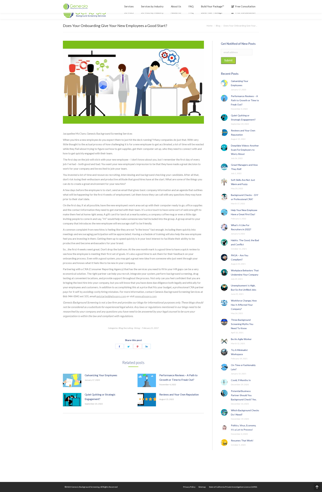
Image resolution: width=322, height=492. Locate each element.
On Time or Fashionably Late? (243, 367)
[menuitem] (189, 486)
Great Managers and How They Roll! (244, 166)
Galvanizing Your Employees (101, 375)
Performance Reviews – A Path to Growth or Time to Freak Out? (178, 377)
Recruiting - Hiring (132, 328)
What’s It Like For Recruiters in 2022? (241, 227)
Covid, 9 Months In (241, 380)
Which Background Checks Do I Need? (245, 412)
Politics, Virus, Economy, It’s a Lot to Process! (243, 427)
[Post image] (72, 380)
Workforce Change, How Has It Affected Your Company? (244, 304)
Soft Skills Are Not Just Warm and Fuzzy (243, 182)
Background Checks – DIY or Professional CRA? (244, 197)
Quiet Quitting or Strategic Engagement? (100, 397)
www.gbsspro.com (146, 296)
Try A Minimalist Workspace (239, 352)
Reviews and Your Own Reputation (179, 394)
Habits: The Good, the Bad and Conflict (245, 242)
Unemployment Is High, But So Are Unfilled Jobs (243, 287)
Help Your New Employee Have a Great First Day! (244, 212)
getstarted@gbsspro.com (111, 296)
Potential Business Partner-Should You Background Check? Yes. (244, 395)
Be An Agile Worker (241, 339)
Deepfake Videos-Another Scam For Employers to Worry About (245, 149)
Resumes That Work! (242, 440)
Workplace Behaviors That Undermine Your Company (245, 272)
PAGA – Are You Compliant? (239, 257)
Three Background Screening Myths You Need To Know (242, 324)
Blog (121, 328)
